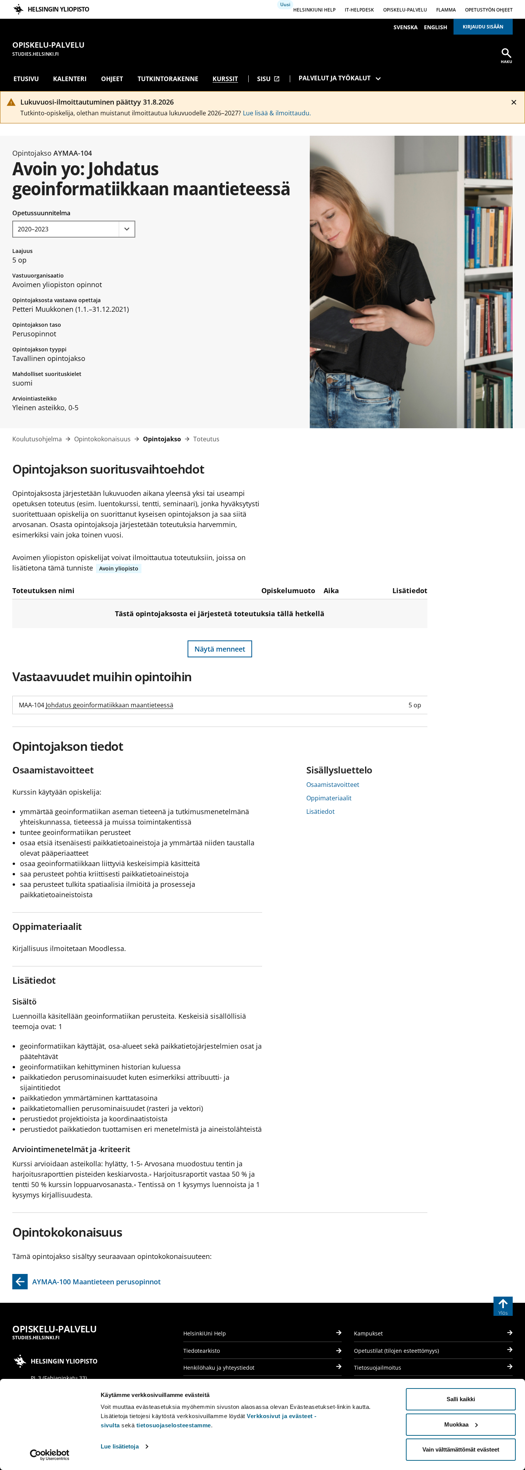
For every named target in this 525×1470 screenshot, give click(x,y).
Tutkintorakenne (168, 79)
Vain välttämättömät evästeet (460, 1449)
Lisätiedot (320, 811)
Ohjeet (112, 79)
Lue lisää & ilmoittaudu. (277, 113)
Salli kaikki (461, 1399)
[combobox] (73, 229)
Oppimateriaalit (329, 798)
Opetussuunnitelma (41, 213)
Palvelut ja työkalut (334, 78)
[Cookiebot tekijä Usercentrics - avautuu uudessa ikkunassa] (49, 1455)
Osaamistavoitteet (332, 784)
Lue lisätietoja (120, 1446)
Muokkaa (456, 1424)
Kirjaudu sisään (483, 26)
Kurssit (225, 79)
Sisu (268, 79)
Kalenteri (69, 79)
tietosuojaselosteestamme (173, 1425)
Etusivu (26, 79)
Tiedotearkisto (201, 1350)
